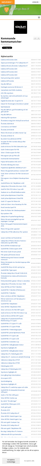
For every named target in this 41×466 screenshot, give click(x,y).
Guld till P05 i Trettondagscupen (11, 330)
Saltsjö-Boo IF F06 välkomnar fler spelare (14, 232)
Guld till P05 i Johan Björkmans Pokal (13, 333)
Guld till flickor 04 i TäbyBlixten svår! (12, 183)
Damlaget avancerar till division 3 (12, 87)
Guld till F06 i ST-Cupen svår (10, 339)
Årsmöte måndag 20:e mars (10, 165)
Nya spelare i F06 (6, 213)
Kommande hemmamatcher (11, 40)
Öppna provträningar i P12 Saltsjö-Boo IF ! (14, 63)
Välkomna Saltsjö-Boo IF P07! (10, 360)
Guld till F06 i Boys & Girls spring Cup (13, 267)
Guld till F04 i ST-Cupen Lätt (9, 336)
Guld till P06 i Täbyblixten (9, 304)
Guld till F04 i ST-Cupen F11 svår (11, 323)
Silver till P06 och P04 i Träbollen (11, 287)
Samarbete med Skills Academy (11, 90)
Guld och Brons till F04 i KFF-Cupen (12, 316)
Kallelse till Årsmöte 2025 (9, 69)
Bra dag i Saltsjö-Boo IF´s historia (11, 431)
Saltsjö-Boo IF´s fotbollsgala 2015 (12, 354)
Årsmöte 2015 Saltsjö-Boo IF (10, 413)
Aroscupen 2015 (6, 378)
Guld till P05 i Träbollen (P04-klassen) (13, 290)
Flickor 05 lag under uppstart (10, 229)
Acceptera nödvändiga (11, 461)
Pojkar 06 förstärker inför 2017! (11, 162)
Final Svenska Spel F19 (8, 207)
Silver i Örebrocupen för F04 (10, 153)
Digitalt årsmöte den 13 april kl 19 (12, 101)
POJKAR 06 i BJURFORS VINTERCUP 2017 (13, 168)
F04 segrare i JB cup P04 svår (10, 156)
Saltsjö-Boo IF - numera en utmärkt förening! (15, 357)
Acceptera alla (29, 461)
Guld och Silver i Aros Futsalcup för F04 (13, 204)
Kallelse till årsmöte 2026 (9, 60)
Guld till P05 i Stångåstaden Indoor (12, 345)
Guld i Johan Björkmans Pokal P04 (12, 195)
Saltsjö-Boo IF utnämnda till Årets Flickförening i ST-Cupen (12, 320)
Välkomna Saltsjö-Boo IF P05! (10, 363)
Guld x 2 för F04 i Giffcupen (10, 395)
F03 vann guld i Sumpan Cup (10, 422)
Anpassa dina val (8, 455)
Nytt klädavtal (5, 107)
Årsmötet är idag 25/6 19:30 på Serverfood (15, 121)
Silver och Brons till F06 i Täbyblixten (13, 296)
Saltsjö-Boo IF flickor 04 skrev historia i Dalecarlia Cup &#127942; (13, 242)
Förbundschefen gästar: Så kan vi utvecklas (15, 281)
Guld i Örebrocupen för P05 (10, 149)
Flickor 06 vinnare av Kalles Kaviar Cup (13, 133)
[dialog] (20, 451)
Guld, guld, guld (6, 407)
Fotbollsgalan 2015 (7, 366)
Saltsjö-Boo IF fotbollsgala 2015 (11, 369)
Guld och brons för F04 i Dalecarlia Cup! (14, 146)
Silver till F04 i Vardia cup (9, 398)
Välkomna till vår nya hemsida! (11, 434)
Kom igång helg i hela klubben (11, 375)
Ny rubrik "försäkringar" (9, 401)
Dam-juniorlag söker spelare (10, 78)
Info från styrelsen (7, 93)
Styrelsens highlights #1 (9, 384)
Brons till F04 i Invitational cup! (10, 246)
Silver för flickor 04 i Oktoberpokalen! (13, 210)
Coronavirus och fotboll (8, 127)
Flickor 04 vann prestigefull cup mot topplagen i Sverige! (12, 220)
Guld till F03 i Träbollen (8, 293)
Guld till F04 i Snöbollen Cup (10, 342)
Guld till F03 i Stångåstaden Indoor (12, 351)
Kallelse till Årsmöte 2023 (9, 75)
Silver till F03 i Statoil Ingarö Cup (11, 416)
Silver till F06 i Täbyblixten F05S (11, 307)
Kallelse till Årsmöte (7, 81)
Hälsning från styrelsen (8, 118)
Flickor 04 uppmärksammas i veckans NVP (15, 171)
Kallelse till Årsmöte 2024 (9, 72)
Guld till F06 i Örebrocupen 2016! (11, 249)
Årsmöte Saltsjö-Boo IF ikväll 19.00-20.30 (14, 273)
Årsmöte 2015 (5, 410)
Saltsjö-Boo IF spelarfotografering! (12, 216)
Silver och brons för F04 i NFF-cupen (12, 310)
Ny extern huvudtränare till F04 (11, 139)
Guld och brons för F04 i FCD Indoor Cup (14, 313)
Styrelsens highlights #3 (9, 348)
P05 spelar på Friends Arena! (10, 255)
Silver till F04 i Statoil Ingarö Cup (11, 419)
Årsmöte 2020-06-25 (7, 124)
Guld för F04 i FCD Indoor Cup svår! (12, 189)
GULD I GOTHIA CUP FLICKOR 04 (11, 238)
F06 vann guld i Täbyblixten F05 (11, 428)
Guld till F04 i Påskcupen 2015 (10, 404)
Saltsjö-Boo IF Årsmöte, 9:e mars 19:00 (13, 284)
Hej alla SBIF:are (6, 84)
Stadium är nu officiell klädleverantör (13, 192)
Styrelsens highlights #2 (9, 372)
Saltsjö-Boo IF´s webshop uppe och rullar (14, 387)
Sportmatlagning (6, 381)
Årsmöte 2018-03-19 (7, 136)
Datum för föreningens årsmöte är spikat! (14, 104)
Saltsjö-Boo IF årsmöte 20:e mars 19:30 (13, 186)
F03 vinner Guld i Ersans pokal (11, 252)
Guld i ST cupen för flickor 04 (10, 201)
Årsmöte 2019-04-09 (7, 130)
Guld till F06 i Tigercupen (9, 270)
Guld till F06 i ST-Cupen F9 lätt (10, 327)
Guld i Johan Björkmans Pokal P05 (12, 198)
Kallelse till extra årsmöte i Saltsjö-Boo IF (14, 66)
